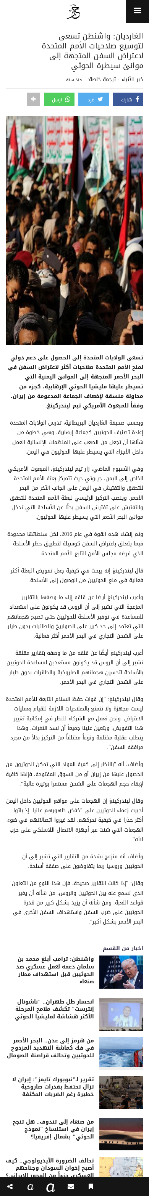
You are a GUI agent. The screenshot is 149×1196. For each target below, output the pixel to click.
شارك (127, 100)
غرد (92, 100)
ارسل (57, 100)
